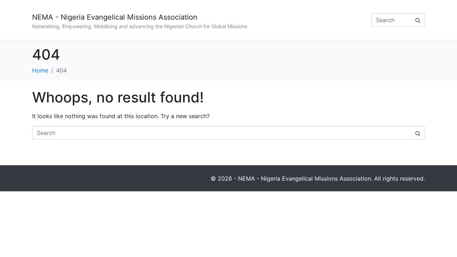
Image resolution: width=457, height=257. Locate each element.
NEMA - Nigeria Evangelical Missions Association (114, 17)
